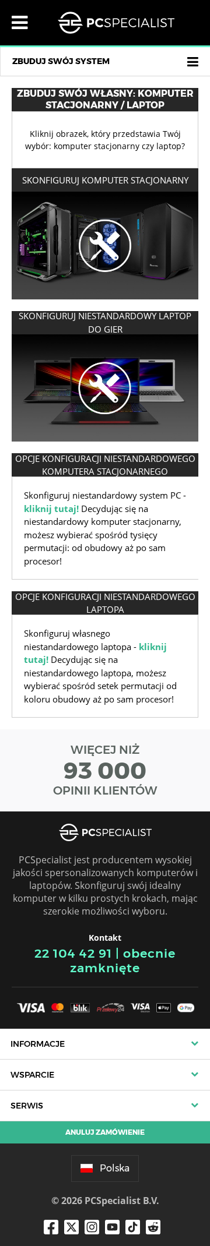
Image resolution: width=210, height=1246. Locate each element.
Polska (115, 1168)
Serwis (26, 1105)
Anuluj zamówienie (105, 1132)
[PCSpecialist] (116, 23)
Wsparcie (32, 1074)
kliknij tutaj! (51, 508)
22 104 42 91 (73, 953)
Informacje (37, 1044)
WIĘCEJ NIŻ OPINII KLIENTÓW (105, 770)
